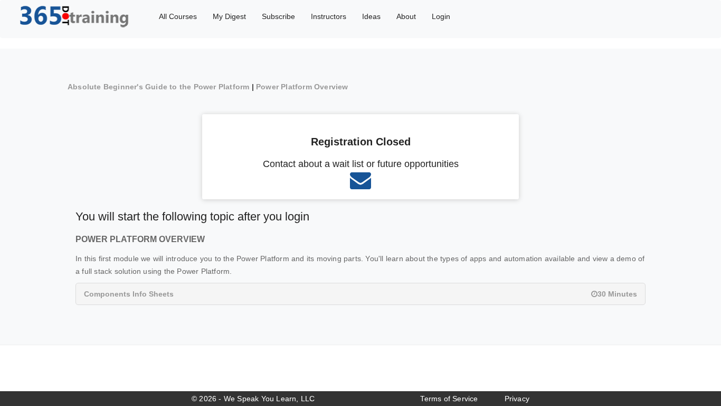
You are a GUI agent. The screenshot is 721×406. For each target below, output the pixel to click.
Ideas (371, 16)
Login (441, 16)
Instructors (328, 16)
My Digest (229, 16)
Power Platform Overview (302, 86)
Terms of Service (449, 398)
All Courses (178, 16)
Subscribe (278, 16)
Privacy (517, 398)
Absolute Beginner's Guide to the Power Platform (158, 86)
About (406, 16)
